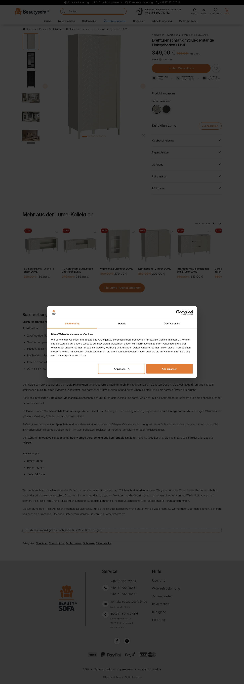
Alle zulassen (169, 369)
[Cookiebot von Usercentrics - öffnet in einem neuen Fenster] (178, 312)
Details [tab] (122, 323)
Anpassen (119, 369)
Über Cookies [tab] (172, 323)
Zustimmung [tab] (72, 323)
